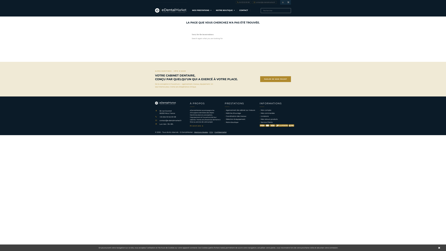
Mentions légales (201, 132)
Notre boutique (232, 122)
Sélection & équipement (235, 119)
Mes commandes (268, 113)
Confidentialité (220, 132)
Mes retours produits (269, 119)
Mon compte (266, 110)
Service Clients (267, 122)
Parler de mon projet (275, 79)
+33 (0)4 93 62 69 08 (167, 117)
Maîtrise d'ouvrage (233, 113)
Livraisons (265, 116)
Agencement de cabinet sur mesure (240, 110)
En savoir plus (196, 126)
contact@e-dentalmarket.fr (170, 120)
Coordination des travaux (236, 116)
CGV (211, 132)
